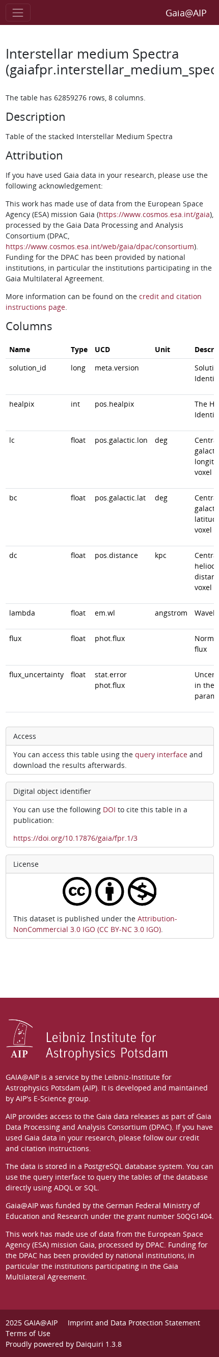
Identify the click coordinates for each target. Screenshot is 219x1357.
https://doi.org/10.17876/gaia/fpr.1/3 (75, 838)
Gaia (87, 1244)
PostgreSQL (103, 1166)
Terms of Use (28, 1333)
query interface (161, 754)
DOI (109, 809)
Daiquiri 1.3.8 (99, 1344)
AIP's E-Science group (52, 1098)
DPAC (155, 1244)
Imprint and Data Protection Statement (134, 1322)
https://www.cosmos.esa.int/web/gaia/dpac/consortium (100, 246)
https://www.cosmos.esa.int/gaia (154, 214)
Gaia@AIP (186, 13)
